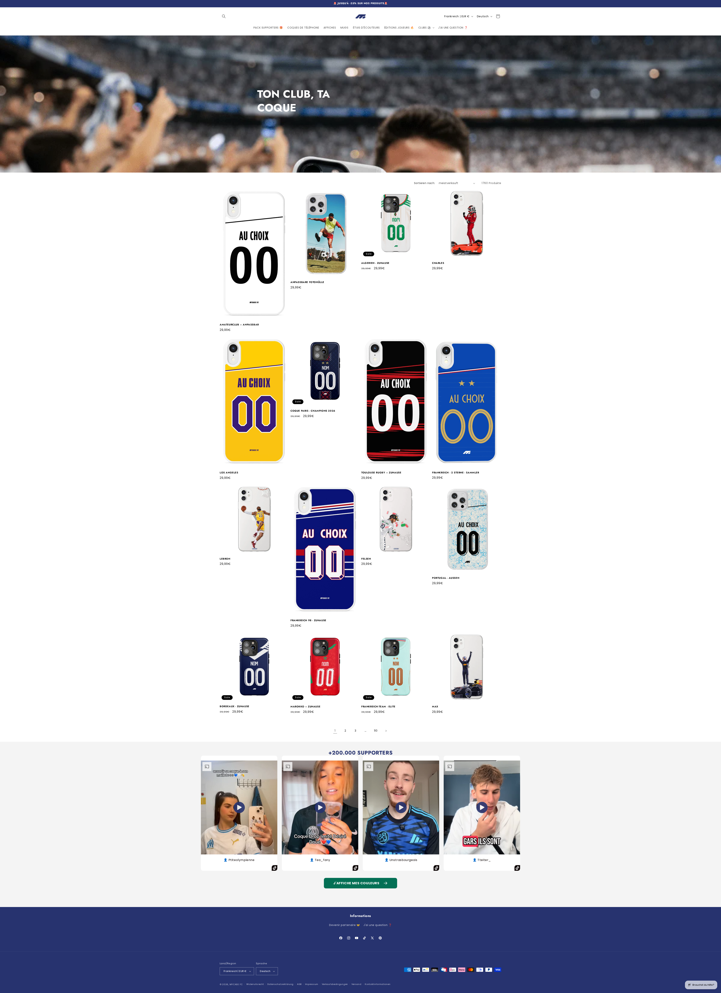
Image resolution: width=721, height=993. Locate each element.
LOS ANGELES (229, 472)
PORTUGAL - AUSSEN (445, 578)
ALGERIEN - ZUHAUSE (375, 263)
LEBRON (225, 559)
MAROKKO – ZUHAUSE (305, 706)
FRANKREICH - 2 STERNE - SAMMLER (455, 472)
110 (376, 731)
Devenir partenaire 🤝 (344, 925)
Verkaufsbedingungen (335, 984)
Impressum (311, 984)
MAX (435, 706)
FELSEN (366, 559)
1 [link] (335, 730)
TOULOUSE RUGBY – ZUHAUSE (381, 472)
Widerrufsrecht (255, 984)
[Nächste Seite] (386, 731)
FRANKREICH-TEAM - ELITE (378, 706)
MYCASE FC (236, 984)
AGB (299, 984)
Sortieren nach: (424, 183)
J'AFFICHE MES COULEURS (356, 883)
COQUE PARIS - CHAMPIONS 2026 (312, 411)
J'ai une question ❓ (378, 925)
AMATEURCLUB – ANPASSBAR (239, 324)
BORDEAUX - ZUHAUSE (234, 706)
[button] (224, 16)
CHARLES (438, 263)
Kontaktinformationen (377, 984)
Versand (356, 984)
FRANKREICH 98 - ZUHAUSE (308, 620)
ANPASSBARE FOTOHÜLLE (307, 282)
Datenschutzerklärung (280, 984)
